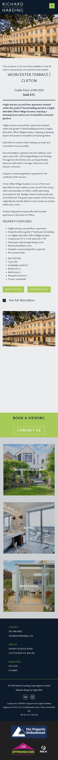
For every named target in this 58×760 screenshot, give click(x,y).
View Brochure (39, 289)
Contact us (29, 430)
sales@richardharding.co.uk (21, 636)
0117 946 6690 (15, 631)
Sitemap (13, 670)
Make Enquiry (13, 289)
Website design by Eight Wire (29, 690)
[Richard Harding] (13, 7)
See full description (22, 300)
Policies (13, 666)
